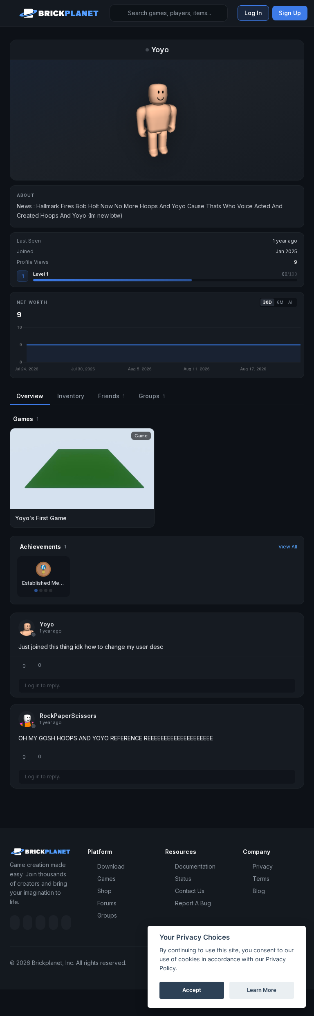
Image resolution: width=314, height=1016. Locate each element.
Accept (191, 990)
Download (111, 866)
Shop (104, 890)
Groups (152, 395)
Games (106, 878)
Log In (253, 12)
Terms (261, 878)
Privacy (263, 866)
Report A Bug (193, 903)
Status (183, 878)
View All (287, 547)
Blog (259, 890)
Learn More (261, 990)
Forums (107, 903)
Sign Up (290, 12)
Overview (29, 395)
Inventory (70, 395)
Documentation (195, 866)
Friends (111, 395)
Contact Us (189, 890)
